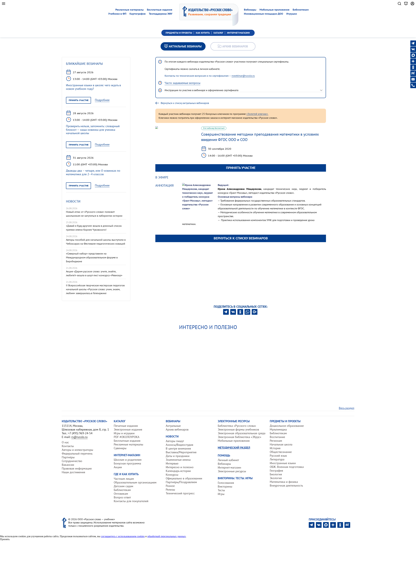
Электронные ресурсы (232, 471)
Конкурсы (172, 474)
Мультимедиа (278, 429)
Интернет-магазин (229, 467)
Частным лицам (124, 479)
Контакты (68, 446)
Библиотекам (301, 9)
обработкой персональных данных (166, 536)
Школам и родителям (128, 460)
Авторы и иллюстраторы (77, 450)
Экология (276, 478)
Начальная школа (281, 444)
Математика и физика (284, 482)
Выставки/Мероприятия (181, 452)
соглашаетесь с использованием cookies (123, 536)
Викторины (225, 486)
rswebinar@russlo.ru (243, 75)
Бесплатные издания (159, 9)
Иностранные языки (283, 463)
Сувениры (120, 448)
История (275, 448)
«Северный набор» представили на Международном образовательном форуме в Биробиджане (92, 257)
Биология (276, 474)
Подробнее (102, 100)
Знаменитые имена (178, 460)
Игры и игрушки (124, 433)
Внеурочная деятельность (286, 485)
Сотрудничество (72, 461)
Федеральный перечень (77, 453)
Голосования (226, 483)
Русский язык (278, 455)
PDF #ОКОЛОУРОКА (126, 437)
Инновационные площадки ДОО (263, 13)
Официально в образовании (184, 478)
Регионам (276, 441)
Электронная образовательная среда (241, 433)
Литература (277, 459)
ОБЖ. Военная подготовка (287, 467)
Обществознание (281, 452)
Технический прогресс (180, 493)
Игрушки (291, 13)
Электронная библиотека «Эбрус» (239, 437)
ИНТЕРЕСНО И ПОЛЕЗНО (208, 327)
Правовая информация (77, 468)
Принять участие (78, 100)
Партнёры (68, 457)
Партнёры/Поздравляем (181, 482)
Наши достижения (73, 472)
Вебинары (250, 9)
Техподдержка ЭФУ (160, 13)
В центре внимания (178, 448)
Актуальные (173, 426)
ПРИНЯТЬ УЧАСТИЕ (240, 168)
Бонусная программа (127, 463)
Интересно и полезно (180, 467)
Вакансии (68, 465)
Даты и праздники (177, 456)
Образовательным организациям (135, 482)
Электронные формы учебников (238, 429)
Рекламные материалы (129, 9)
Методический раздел (234, 448)
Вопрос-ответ (122, 497)
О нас (65, 442)
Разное (170, 486)
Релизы (170, 489)
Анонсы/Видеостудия (179, 445)
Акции (118, 467)
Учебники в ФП (117, 13)
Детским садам (123, 486)
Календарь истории (178, 471)
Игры (221, 494)
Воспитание (277, 437)
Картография (138, 13)
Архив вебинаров (177, 429)
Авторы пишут (175, 441)
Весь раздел (346, 408)
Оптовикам (121, 493)
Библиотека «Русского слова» (237, 426)
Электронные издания (128, 429)
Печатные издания (126, 426)
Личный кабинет (228, 460)
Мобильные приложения (274, 9)
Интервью (172, 463)
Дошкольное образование (287, 426)
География (276, 470)
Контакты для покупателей (131, 501)
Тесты (221, 490)
